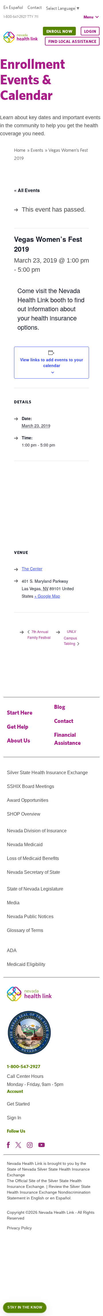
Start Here (19, 712)
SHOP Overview (23, 814)
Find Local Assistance (72, 41)
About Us (18, 740)
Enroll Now (59, 31)
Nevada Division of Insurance (37, 830)
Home (19, 150)
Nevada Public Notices (30, 916)
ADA (12, 950)
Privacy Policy (19, 1228)
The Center (32, 568)
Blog (59, 706)
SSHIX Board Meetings (30, 786)
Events (37, 150)
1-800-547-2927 (23, 1066)
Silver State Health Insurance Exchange (47, 772)
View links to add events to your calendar (51, 362)
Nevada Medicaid (25, 844)
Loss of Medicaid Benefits (33, 858)
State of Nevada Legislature (35, 888)
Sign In (14, 1117)
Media (13, 902)
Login (90, 31)
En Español (13, 7)
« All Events (27, 190)
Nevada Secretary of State (33, 872)
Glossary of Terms (25, 930)
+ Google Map (47, 596)
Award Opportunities (27, 800)
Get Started (18, 1104)
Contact (34, 7)
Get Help (17, 726)
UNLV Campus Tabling (70, 637)
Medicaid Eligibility (26, 964)
